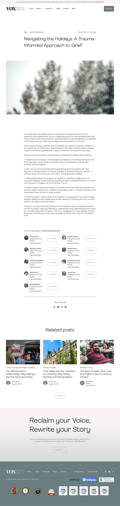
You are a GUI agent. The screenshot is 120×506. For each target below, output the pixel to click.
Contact (63, 472)
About (37, 472)
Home (29, 472)
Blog (25, 32)
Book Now (53, 238)
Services (46, 472)
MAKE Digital (35, 479)
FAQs (55, 472)
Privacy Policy (79, 472)
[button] (39, 9)
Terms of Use (92, 472)
